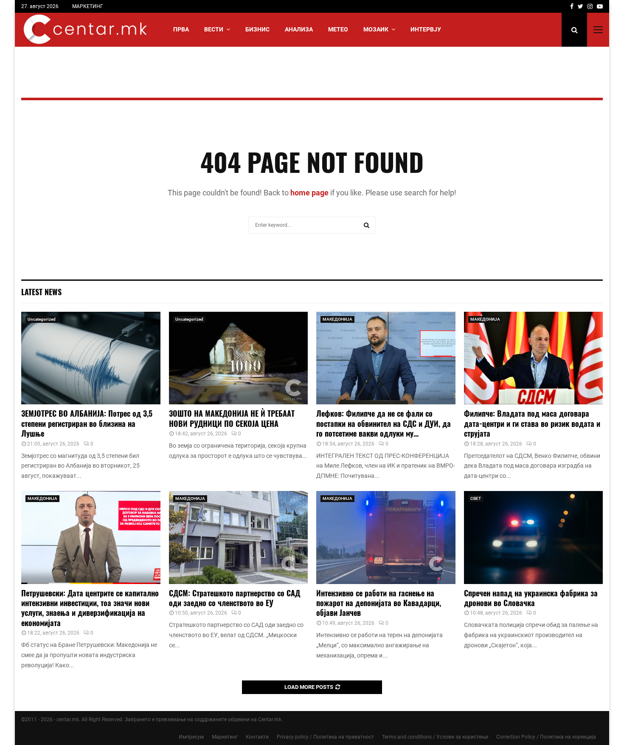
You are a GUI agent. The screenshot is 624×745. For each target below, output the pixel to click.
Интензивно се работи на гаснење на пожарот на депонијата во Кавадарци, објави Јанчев (378, 602)
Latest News (41, 291)
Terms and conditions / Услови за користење (435, 737)
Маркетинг (225, 737)
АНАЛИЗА (299, 29)
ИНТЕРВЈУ (425, 29)
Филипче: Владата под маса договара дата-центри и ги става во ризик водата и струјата (532, 423)
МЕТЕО (338, 29)
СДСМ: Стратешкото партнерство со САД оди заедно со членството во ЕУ (234, 597)
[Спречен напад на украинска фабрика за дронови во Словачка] (533, 537)
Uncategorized (42, 319)
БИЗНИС (257, 29)
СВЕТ (475, 498)
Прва (181, 29)
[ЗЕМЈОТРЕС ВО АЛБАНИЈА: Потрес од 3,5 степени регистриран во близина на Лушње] (90, 358)
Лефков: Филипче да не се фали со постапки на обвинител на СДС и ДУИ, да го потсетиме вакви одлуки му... (383, 423)
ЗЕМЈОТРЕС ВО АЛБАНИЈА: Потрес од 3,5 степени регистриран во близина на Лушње (86, 423)
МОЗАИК (375, 29)
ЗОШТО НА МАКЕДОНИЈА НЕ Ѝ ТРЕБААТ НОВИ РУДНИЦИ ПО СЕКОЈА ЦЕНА (232, 418)
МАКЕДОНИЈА (337, 319)
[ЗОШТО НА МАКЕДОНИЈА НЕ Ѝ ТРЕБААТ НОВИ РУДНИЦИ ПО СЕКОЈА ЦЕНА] (238, 358)
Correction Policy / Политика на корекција (546, 737)
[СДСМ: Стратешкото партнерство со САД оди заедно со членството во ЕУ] (238, 537)
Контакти (257, 737)
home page (309, 192)
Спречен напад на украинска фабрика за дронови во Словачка (531, 597)
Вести (213, 29)
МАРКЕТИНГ (87, 6)
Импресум (191, 737)
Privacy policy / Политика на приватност (325, 737)
